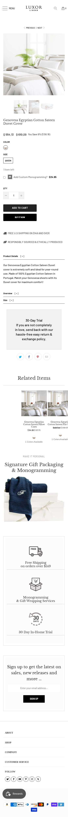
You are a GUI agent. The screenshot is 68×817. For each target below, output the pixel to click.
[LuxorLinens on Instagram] (32, 779)
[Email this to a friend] (46, 356)
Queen (8, 160)
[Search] (57, 8)
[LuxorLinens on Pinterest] (26, 779)
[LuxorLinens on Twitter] (7, 779)
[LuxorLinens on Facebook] (13, 779)
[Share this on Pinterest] (38, 356)
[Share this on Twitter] (20, 356)
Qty (5, 188)
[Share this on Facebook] (29, 356)
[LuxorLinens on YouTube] (19, 779)
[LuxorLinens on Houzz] (38, 779)
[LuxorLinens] (34, 8)
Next (40, 28)
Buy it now (20, 217)
